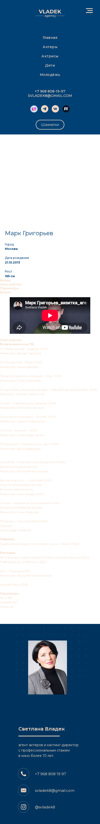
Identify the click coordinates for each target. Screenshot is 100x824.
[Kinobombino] (34, 108)
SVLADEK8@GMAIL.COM (50, 95)
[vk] (55, 108)
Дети (50, 65)
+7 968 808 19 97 (50, 774)
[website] (66, 108)
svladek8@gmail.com (55, 790)
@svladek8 (45, 807)
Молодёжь (50, 74)
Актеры (50, 47)
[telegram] (44, 108)
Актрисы (50, 56)
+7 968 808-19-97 (50, 91)
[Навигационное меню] (89, 10)
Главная (50, 37)
